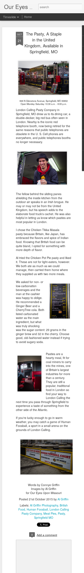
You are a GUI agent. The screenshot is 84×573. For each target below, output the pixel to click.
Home (28, 17)
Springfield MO (43, 517)
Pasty (61, 513)
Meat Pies (49, 513)
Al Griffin (63, 499)
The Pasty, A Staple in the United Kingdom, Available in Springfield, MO (43, 42)
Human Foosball (37, 509)
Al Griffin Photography (44, 505)
